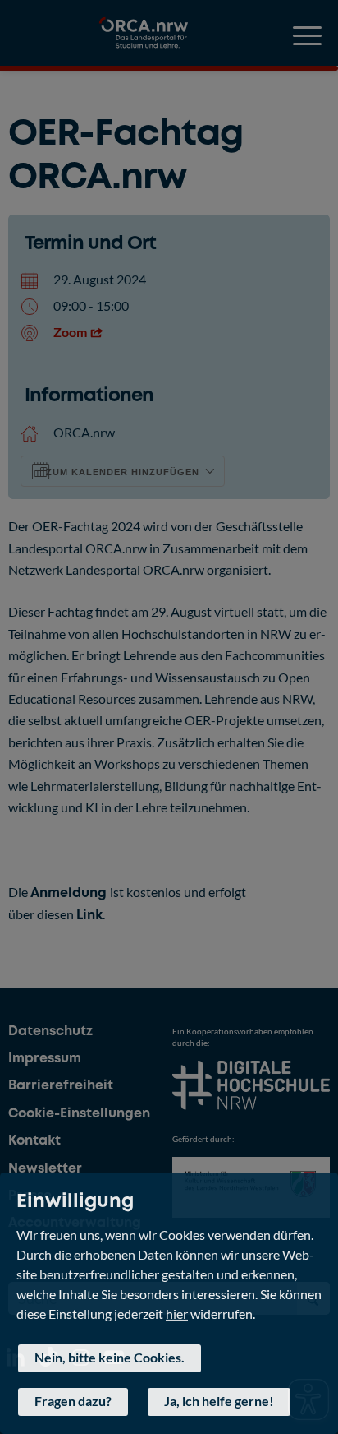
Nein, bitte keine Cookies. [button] (109, 1357)
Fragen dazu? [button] (73, 1401)
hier (177, 1313)
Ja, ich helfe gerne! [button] (219, 1401)
